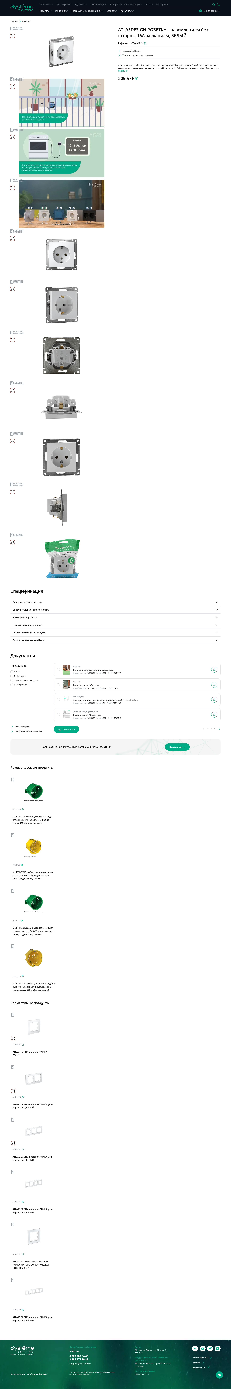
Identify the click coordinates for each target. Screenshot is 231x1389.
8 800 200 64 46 (78, 1356)
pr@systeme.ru (142, 1374)
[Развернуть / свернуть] (216, 602)
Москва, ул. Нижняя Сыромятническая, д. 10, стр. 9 (153, 1364)
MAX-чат (74, 1351)
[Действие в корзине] (219, 4)
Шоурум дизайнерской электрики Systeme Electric (151, 1359)
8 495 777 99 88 (78, 1359)
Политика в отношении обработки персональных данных (92, 1372)
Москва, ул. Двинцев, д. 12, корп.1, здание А (151, 1351)
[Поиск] (213, 4)
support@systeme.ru (80, 1364)
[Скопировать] (23, 809)
